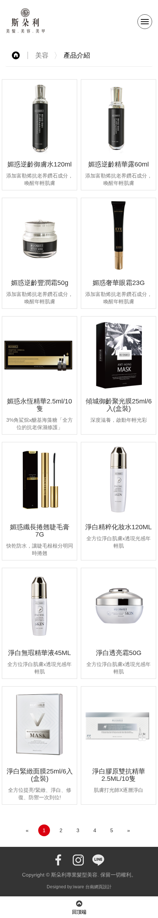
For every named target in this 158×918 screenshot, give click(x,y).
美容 (42, 55)
